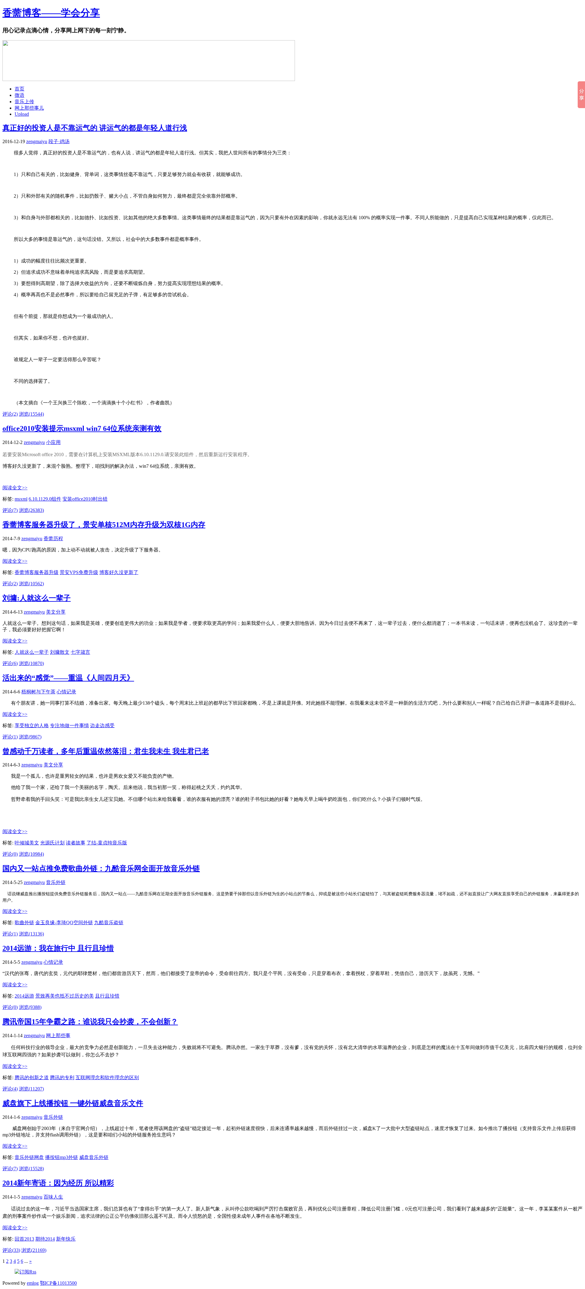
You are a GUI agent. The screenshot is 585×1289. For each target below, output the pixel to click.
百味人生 (53, 1196)
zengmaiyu (36, 141)
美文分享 (56, 612)
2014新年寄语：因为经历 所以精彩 (58, 1183)
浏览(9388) (30, 1007)
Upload (22, 114)
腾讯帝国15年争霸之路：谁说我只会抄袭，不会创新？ (90, 1022)
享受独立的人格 (32, 725)
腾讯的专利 (62, 1077)
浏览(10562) (31, 583)
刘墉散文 (59, 652)
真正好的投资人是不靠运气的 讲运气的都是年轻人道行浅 (94, 128)
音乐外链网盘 (29, 1157)
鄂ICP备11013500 (58, 1283)
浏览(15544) (31, 414)
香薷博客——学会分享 (51, 12)
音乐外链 (56, 882)
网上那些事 (58, 1035)
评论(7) (10, 510)
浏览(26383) (31, 510)
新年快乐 (66, 1238)
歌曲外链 (24, 922)
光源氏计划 (52, 842)
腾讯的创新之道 (32, 1077)
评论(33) (11, 1250)
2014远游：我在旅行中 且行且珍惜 (58, 948)
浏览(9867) (30, 736)
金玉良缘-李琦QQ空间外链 (64, 922)
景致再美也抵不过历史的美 (64, 995)
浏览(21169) (33, 1250)
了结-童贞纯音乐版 (107, 842)
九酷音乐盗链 (108, 922)
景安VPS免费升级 (79, 572)
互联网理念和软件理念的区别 (107, 1077)
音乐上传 (24, 101)
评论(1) (10, 736)
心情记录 (66, 691)
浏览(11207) (31, 1088)
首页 (19, 88)
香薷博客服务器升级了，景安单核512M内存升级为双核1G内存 (103, 525)
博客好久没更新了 (118, 572)
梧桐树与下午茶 (38, 691)
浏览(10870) (31, 663)
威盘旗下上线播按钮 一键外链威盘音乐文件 (72, 1103)
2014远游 (24, 995)
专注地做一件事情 (69, 725)
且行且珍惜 (107, 995)
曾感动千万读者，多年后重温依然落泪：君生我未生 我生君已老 (105, 751)
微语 (19, 95)
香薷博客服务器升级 (36, 572)
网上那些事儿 (29, 108)
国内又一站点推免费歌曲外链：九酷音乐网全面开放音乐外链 (101, 868)
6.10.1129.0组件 (45, 499)
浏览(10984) (31, 854)
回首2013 (24, 1238)
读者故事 (75, 842)
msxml (21, 499)
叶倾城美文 (27, 842)
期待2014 (45, 1238)
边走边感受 (102, 725)
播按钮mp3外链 (61, 1157)
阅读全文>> (14, 487)
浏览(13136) (31, 933)
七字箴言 (80, 652)
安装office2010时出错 (85, 499)
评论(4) (10, 1088)
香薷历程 (53, 538)
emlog (33, 1283)
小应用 (53, 442)
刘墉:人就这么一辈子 (36, 598)
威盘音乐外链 (93, 1157)
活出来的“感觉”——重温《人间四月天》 (68, 678)
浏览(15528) (31, 1168)
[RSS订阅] (25, 1271)
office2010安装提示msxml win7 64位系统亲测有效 (81, 428)
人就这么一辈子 (32, 652)
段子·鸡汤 (58, 141)
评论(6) (10, 663)
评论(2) (10, 414)
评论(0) (10, 854)
